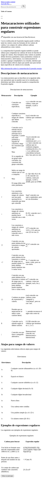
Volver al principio (7, 476)
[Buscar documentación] (24, 6)
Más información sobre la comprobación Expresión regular (21, 68)
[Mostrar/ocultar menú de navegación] (10, 4)
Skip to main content (8, 2)
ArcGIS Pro (5, 4)
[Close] (2, 16)
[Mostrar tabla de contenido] (2, 18)
